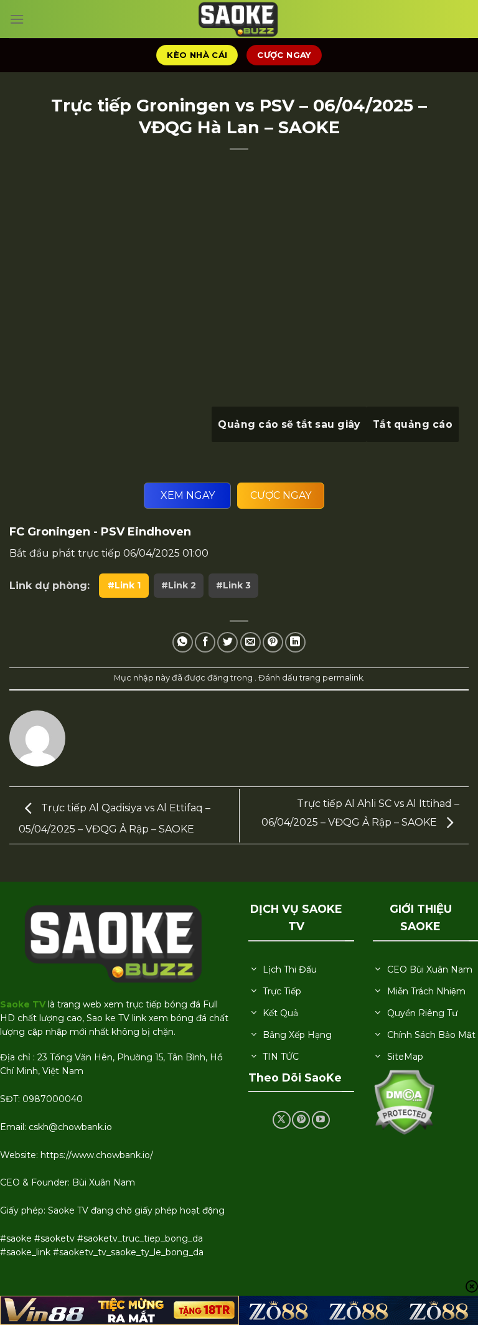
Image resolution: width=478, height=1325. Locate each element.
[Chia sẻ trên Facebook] (205, 642)
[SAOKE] (239, 19)
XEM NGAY (188, 495)
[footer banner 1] (119, 1310)
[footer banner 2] (358, 1310)
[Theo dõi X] (282, 1120)
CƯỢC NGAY (280, 495)
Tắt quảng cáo (412, 424)
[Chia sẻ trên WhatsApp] (182, 642)
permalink (342, 677)
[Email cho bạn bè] (250, 642)
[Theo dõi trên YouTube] (321, 1120)
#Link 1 (124, 585)
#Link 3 (233, 585)
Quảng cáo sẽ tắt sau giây (289, 424)
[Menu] (16, 19)
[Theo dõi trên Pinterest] (301, 1120)
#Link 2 (178, 585)
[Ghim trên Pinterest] (273, 642)
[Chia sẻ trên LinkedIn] (295, 642)
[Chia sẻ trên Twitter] (227, 642)
